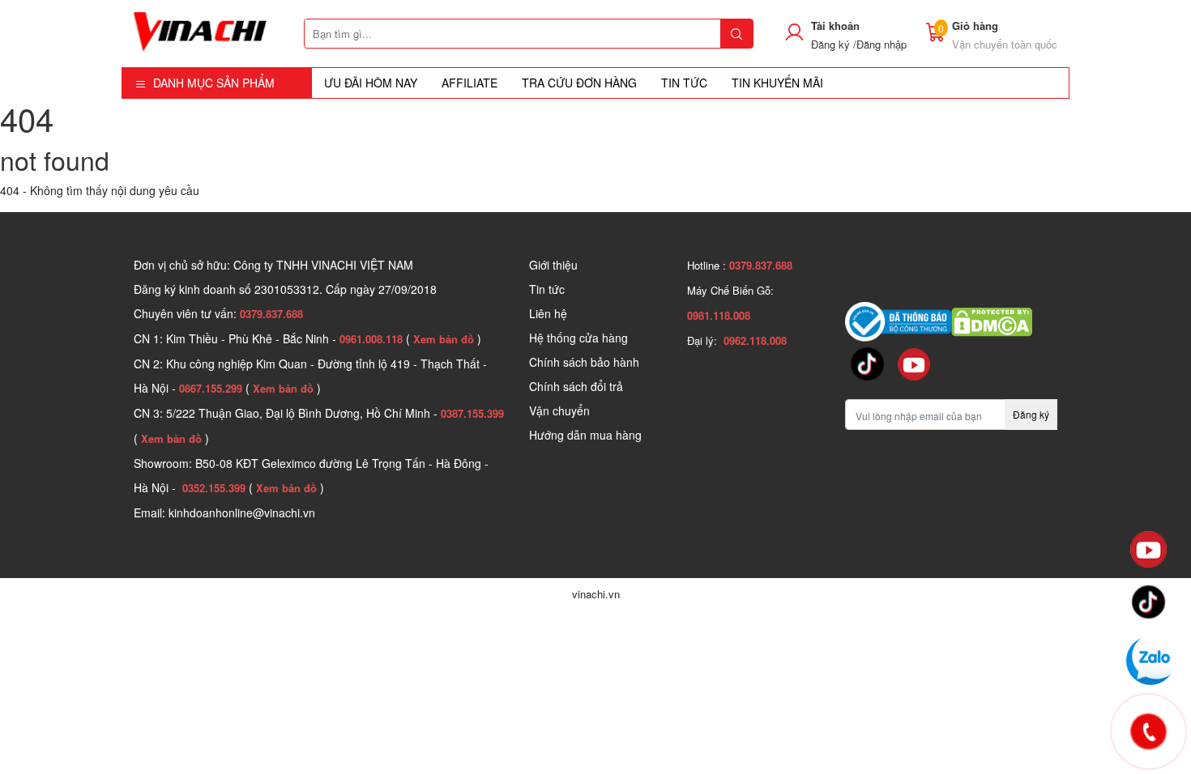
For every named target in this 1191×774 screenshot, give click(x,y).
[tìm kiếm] (736, 33)
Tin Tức (684, 82)
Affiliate (469, 82)
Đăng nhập (881, 44)
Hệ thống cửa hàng (578, 338)
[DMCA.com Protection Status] (991, 320)
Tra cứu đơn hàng (579, 82)
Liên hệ (548, 313)
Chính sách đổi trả (576, 386)
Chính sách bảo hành (584, 362)
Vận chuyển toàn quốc (1004, 44)
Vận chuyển (559, 410)
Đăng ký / (833, 44)
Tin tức (547, 289)
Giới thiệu (553, 265)
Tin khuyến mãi (777, 82)
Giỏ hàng (975, 25)
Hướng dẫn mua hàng (585, 435)
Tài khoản (835, 25)
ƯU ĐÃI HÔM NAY (370, 82)
